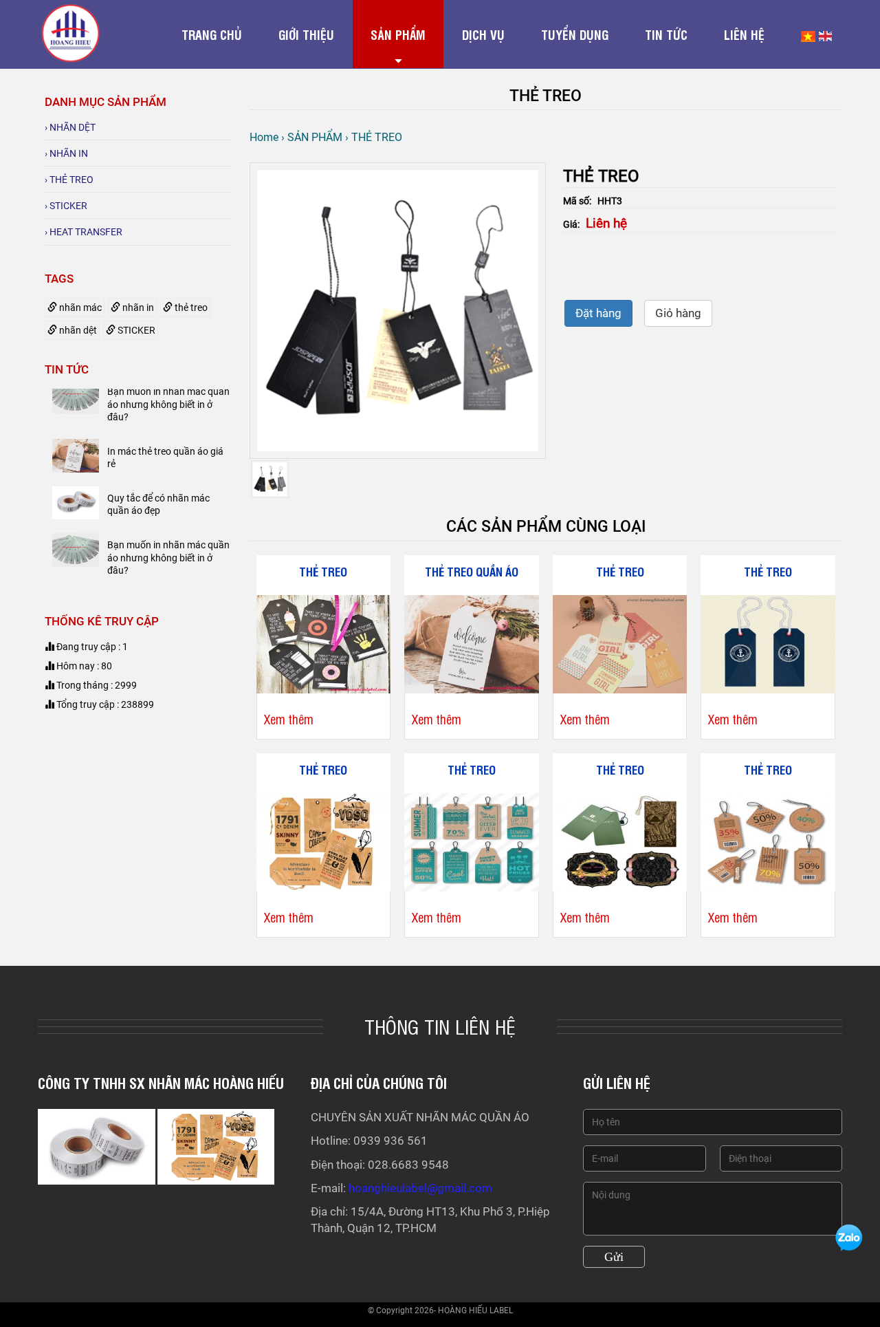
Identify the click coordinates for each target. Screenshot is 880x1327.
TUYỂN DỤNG (574, 34)
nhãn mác (79, 307)
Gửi (614, 1257)
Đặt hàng (598, 313)
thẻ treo (190, 307)
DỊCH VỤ (483, 34)
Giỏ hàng (678, 313)
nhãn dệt (77, 330)
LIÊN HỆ (744, 34)
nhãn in (137, 307)
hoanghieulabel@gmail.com (420, 1188)
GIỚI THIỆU (306, 34)
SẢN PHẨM (398, 34)
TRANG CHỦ (212, 34)
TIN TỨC (666, 34)
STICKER (135, 330)
